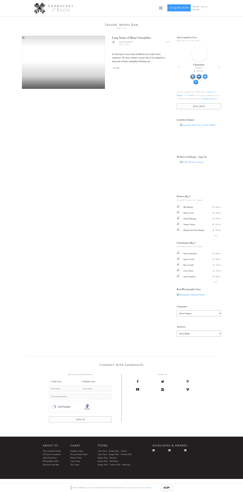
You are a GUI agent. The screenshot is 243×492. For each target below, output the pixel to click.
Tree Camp (74, 464)
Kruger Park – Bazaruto (107, 457)
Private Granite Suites (79, 454)
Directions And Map (51, 464)
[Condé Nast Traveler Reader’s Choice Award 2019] (160, 450)
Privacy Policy (146, 487)
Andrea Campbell (126, 41)
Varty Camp (75, 461)
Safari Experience (50, 457)
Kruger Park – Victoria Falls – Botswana (114, 464)
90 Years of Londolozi (52, 454)
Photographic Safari (51, 461)
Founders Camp (76, 451)
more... (216, 235)
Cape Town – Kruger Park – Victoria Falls (115, 454)
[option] (199, 66)
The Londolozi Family (52, 451)
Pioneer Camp (76, 457)
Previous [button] (179, 67)
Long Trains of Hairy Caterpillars (131, 37)
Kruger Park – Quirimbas (108, 461)
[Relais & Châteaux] (192, 450)
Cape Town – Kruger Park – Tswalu (112, 451)
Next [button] (219, 67)
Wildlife (116, 67)
